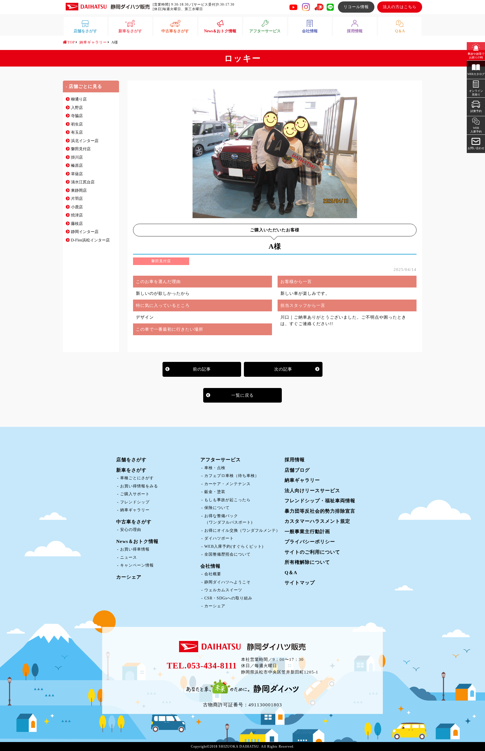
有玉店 (77, 132)
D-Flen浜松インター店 (90, 240)
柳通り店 (79, 99)
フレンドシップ (135, 502)
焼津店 (77, 215)
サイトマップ (300, 582)
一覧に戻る (242, 395)
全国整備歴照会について (227, 554)
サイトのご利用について (312, 552)
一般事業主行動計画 (307, 531)
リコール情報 (356, 7)
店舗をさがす (131, 459)
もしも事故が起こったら (227, 500)
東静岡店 (79, 190)
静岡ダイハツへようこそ (227, 582)
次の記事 (283, 369)
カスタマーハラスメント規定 (317, 521)
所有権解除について (307, 562)
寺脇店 (77, 116)
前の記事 (202, 369)
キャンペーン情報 (137, 565)
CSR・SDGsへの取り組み (228, 598)
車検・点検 (214, 468)
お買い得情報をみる (139, 486)
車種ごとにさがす (137, 478)
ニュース (128, 557)
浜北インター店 (85, 141)
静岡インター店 (85, 232)
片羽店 (77, 199)
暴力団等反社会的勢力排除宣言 (320, 511)
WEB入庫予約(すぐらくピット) (234, 546)
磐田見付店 (81, 149)
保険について (217, 508)
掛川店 (77, 157)
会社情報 (210, 566)
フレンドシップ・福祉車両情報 (320, 500)
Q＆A (291, 572)
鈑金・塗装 (214, 492)
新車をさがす (131, 470)
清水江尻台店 (83, 182)
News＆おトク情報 (137, 541)
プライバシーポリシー (310, 541)
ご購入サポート (135, 494)
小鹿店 (77, 207)
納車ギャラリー (135, 510)
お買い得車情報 (135, 549)
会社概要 (212, 574)
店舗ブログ (297, 470)
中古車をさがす (134, 521)
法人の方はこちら (400, 7)
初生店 (77, 124)
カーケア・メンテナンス (227, 484)
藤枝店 (77, 224)
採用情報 (295, 459)
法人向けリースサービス (312, 490)
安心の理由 (130, 530)
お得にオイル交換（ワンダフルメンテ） (242, 530)
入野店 (77, 108)
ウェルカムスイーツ (223, 590)
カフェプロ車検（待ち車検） (231, 476)
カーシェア (128, 577)
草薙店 (77, 174)
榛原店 (77, 165)
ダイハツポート (219, 538)
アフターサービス (220, 459)
